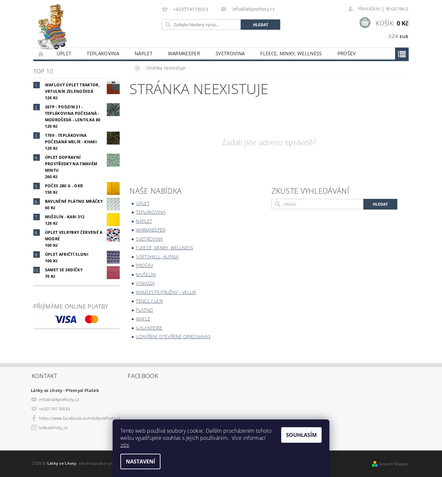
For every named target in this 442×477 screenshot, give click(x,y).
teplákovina (103, 53)
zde (124, 445)
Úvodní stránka (41, 53)
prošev (346, 53)
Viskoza (145, 283)
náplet (143, 53)
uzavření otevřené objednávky (173, 336)
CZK (393, 36)
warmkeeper (184, 53)
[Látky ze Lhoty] (52, 27)
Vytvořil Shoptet (394, 464)
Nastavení (140, 461)
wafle (143, 319)
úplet (64, 53)
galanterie (149, 328)
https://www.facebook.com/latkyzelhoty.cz (80, 418)
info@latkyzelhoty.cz (59, 399)
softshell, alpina (157, 257)
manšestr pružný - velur (166, 292)
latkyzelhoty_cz (53, 427)
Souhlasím (301, 435)
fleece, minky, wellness (291, 53)
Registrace (397, 9)
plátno (144, 310)
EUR (404, 36)
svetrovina (230, 53)
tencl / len (149, 301)
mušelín (146, 274)
